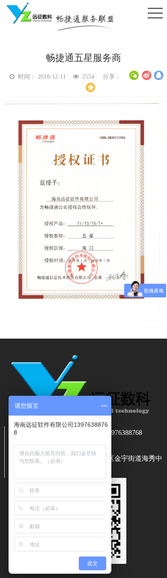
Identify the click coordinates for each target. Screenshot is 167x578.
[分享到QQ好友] (159, 75)
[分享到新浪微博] (146, 75)
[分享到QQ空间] (90, 87)
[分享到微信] (134, 75)
